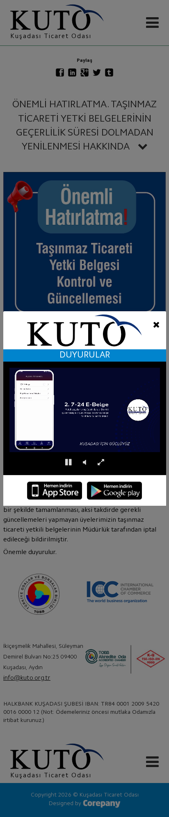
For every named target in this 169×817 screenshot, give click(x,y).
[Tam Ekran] (101, 462)
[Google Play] (114, 491)
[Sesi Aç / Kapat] (84, 462)
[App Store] (54, 491)
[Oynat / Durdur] (68, 462)
